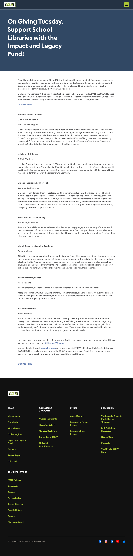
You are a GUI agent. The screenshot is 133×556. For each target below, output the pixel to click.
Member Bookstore (48, 431)
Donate (11, 492)
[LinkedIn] (112, 541)
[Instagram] (106, 541)
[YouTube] (117, 541)
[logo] (10, 4)
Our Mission (13, 422)
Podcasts (105, 443)
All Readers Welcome (55, 343)
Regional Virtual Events (77, 432)
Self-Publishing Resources (108, 429)
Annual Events (76, 416)
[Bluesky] (124, 541)
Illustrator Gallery (47, 425)
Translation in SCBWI (48, 437)
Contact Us (13, 486)
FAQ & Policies (14, 480)
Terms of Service (15, 504)
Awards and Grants (48, 418)
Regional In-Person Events (79, 423)
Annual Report (14, 455)
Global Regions (15, 434)
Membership (14, 416)
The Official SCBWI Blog (110, 450)
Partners (12, 449)
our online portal (48, 348)
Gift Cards (13, 461)
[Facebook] (100, 541)
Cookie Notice (15, 510)
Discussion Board (16, 522)
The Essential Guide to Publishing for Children (111, 419)
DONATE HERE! (25, 104)
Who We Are (14, 428)
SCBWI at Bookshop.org (46, 444)
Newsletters (107, 437)
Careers (11, 516)
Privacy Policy (14, 498)
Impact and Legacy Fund (17, 441)
